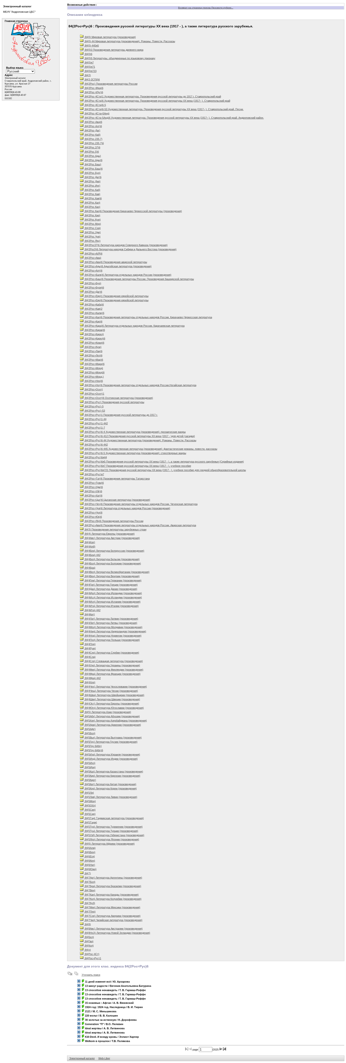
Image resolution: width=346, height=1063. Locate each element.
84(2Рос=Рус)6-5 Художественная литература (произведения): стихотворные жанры (135, 453)
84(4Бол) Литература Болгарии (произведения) (112, 563)
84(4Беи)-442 (92, 555)
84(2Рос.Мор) (92, 223)
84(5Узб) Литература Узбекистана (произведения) (114, 835)
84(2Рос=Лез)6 (93, 355)
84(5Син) (90, 809)
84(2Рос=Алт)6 (93, 270)
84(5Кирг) (90, 780)
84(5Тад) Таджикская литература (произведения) (114, 818)
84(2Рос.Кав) (92, 194)
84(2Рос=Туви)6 (94, 482)
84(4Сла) (90, 656)
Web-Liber (104, 1058)
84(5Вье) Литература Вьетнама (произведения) (113, 737)
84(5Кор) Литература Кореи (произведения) (110, 788)
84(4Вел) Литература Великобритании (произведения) (116, 572)
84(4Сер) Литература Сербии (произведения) (111, 652)
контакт (8, 98)
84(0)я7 (89, 62)
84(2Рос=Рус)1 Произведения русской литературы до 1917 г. (121, 414)
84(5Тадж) (90, 822)
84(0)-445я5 (91, 45)
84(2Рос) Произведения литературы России (110, 83)
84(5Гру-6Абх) (93, 746)
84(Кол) (89, 945)
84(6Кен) (89, 860)
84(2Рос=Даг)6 (93, 291)
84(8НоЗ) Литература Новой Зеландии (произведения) (117, 932)
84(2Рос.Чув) (92, 236)
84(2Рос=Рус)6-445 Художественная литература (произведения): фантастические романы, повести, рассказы (150, 448)
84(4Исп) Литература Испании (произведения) (112, 601)
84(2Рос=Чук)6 (93, 512)
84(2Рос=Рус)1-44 (95, 419)
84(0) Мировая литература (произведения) (110, 37)
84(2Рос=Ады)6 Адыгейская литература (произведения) (118, 266)
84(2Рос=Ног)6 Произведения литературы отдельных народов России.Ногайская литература (140, 385)
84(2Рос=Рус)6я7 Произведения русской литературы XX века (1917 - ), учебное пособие (137, 465)
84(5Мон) (90, 801)
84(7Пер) (90, 911)
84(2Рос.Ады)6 (93, 160)
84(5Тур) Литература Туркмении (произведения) (113, 826)
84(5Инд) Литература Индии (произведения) (111, 758)
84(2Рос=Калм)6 (94, 313)
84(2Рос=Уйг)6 (93, 491)
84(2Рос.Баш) (92, 164)
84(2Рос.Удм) (92, 232)
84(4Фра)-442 (92, 678)
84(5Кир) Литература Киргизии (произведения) (112, 775)
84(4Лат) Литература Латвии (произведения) (111, 618)
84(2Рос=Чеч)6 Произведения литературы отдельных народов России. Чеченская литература (140, 504)
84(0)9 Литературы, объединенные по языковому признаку (119, 58)
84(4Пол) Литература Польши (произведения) (112, 639)
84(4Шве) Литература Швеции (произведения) (112, 699)
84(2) (87, 75)
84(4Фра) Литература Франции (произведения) (112, 673)
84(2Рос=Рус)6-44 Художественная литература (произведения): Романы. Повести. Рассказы (140, 440)
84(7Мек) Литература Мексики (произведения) (112, 907)
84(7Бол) (89, 881)
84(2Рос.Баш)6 (93, 168)
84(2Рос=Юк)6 (93, 516)
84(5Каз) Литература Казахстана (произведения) (113, 771)
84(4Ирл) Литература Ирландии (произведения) (113, 593)
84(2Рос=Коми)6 (94, 342)
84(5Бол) (89, 733)
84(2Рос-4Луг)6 (93, 92)
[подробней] (78, 981)
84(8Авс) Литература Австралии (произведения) (113, 928)
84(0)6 (88, 54)
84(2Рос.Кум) (92, 219)
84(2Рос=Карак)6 (94, 330)
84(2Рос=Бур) (92, 283)
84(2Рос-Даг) (92, 130)
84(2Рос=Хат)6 (93, 495)
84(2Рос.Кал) (92, 202)
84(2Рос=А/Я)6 (93, 253)
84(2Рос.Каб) (92, 189)
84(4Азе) (89, 542)
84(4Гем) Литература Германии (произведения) (112, 580)
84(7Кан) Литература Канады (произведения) (111, 894)
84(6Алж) (90, 847)
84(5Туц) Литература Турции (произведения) (111, 831)
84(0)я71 (89, 66)
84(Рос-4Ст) (91, 954)
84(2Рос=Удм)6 (93, 487)
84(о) (87, 949)
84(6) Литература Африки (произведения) (109, 843)
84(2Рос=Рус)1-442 (96, 423)
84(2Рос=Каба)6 (94, 304)
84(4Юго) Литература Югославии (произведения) (114, 707)
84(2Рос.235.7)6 (94, 143)
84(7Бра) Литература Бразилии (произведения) (112, 886)
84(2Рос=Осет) (93, 389)
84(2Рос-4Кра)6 (93, 88)
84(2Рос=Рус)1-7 (94, 427)
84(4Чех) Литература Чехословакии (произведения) (115, 686)
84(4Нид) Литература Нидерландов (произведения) (115, 631)
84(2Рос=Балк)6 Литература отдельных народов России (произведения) (127, 274)
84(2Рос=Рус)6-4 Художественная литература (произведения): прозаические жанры (135, 431)
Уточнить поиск (91, 974)
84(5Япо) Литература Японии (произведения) (111, 839)
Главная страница (16, 21)
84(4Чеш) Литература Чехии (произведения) (111, 690)
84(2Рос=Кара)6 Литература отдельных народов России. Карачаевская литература (134, 325)
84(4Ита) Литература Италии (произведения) (111, 605)
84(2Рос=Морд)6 (94, 372)
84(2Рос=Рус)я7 (94, 474)
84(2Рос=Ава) (92, 257)
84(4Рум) (90, 648)
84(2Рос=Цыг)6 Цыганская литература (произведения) (117, 499)
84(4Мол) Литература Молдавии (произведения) (113, 627)
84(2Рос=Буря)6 (94, 287)
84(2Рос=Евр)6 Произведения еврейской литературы (116, 300)
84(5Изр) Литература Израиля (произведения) (112, 754)
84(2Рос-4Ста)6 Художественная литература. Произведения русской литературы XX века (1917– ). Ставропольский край (157, 100)
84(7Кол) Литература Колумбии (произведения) (112, 898)
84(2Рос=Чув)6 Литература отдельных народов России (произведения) (127, 508)
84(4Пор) (90, 644)
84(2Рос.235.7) (93, 139)
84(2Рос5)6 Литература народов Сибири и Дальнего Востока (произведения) (130, 249)
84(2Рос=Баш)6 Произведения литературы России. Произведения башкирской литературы (139, 279)
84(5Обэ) (90, 805)
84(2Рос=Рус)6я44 (95, 457)
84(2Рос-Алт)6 (93, 126)
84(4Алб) (89, 546)
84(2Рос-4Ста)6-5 (95, 105)
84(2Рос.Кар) (92, 215)
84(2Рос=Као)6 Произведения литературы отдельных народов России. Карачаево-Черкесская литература (148, 317)
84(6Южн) (90, 869)
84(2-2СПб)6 (92, 79)
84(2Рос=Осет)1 (94, 393)
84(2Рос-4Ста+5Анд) (96, 113)
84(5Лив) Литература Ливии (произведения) (110, 797)
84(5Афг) (90, 729)
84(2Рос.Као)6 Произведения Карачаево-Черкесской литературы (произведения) (133, 211)
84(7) (87, 873)
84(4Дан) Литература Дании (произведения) (110, 589)
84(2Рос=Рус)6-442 (96, 444)
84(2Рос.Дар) (92, 181)
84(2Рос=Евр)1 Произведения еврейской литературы (116, 296)
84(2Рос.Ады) (92, 155)
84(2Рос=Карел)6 (94, 338)
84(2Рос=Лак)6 (93, 351)
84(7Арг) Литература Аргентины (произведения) (113, 877)
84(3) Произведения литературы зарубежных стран (115, 529)
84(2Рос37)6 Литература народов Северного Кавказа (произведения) (126, 245)
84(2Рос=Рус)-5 (94, 406)
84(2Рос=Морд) (93, 368)
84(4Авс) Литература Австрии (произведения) (112, 538)
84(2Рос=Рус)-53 (94, 410)
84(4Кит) (89, 614)
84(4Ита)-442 (92, 610)
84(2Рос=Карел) (94, 334)
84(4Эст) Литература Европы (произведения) (111, 703)
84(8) (87, 924)
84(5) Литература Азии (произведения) (107, 712)
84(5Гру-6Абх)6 (93, 750)
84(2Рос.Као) (92, 206)
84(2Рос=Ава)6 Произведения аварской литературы (115, 262)
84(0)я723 (90, 71)
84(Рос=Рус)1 (92, 958)
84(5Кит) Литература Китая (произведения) (110, 784)
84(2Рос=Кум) (92, 347)
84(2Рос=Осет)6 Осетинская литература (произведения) (118, 397)
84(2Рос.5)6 (91, 151)
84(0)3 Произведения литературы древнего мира (113, 49)
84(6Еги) (89, 856)
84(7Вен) (89, 890)
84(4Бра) (89, 567)
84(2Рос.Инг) (92, 185)
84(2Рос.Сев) (92, 228)
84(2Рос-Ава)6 (93, 122)
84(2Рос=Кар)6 (93, 321)
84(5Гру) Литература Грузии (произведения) (110, 741)
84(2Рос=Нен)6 (93, 380)
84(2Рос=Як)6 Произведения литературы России (113, 521)
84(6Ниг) (89, 864)
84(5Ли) (89, 792)
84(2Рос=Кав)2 (93, 308)
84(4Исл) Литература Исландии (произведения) (113, 597)
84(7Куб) (89, 903)
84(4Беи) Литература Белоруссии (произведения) (114, 550)
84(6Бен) (89, 852)
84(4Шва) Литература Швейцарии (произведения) (114, 695)
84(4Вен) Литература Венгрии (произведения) (112, 576)
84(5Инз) (89, 763)
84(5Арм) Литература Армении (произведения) (112, 724)
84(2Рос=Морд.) (94, 376)
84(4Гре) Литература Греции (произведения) (111, 584)
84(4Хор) (89, 682)
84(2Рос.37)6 (92, 147)
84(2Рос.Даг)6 (92, 177)
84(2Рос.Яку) (92, 240)
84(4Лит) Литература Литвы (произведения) (110, 622)
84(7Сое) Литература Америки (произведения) (112, 915)
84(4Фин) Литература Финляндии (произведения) (113, 669)
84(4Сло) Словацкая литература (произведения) (113, 661)
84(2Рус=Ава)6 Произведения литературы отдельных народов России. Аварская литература (140, 525)
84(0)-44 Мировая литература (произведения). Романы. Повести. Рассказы (129, 41)
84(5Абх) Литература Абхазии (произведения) (112, 716)
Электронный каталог (82, 1058)
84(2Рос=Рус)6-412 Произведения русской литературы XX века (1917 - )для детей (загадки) (139, 436)
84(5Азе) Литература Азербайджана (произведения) (115, 720)
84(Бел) (89, 937)
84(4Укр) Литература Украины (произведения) (112, 665)
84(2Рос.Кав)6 (93, 198)
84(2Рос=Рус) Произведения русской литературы (114, 402)
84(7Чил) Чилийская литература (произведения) (113, 920)
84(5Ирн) (90, 767)
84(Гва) (88, 941)
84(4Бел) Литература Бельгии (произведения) (112, 559)
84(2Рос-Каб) (92, 134)
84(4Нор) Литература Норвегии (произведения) (112, 635)
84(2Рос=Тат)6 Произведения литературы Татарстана (117, 478)
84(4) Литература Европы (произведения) (109, 533)
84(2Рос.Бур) (92, 172)
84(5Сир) (90, 814)
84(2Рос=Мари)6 (94, 364)
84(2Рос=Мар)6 (93, 359)
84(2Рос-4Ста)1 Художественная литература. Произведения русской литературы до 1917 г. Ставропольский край (152, 96)
